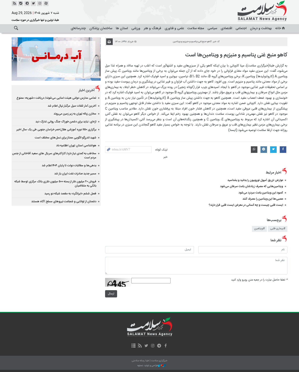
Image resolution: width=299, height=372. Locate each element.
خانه (278, 28)
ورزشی (135, 28)
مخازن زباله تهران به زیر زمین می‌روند (75, 113)
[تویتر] (33, 3)
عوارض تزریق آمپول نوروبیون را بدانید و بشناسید (255, 180)
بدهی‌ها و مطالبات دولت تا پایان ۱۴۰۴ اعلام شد (69, 165)
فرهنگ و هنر (152, 28)
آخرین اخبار (87, 90)
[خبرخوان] (14, 3)
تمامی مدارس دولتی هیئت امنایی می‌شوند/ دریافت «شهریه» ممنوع (56, 98)
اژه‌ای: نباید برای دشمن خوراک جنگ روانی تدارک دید (65, 121)
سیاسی (212, 28)
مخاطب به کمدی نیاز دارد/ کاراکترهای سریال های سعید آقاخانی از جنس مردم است (54, 155)
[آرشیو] (133, 346)
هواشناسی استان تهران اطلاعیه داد (76, 145)
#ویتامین (259, 228)
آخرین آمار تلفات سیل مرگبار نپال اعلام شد (72, 106)
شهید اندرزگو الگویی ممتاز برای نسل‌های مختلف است (65, 137)
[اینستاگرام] (39, 3)
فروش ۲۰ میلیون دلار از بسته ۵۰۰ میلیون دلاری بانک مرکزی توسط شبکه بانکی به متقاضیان (55, 183)
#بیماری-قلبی (277, 228)
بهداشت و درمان (261, 28)
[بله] (20, 3)
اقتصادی (226, 28)
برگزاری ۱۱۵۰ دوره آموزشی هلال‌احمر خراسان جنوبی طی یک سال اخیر (56, 129)
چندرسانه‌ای (78, 28)
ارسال (111, 294)
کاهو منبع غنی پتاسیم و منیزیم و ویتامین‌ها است (236, 55)
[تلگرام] (159, 346)
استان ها (122, 28)
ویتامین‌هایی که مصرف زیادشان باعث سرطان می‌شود (251, 186)
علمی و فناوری (174, 28)
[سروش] (27, 3)
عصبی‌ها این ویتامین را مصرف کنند (263, 199)
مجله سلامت (195, 28)
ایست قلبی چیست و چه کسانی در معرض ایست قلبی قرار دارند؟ (246, 205)
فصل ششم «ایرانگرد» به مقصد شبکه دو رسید (70, 193)
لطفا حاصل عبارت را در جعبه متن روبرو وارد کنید (259, 280)
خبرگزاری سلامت (252, 11)
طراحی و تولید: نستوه (147, 366)
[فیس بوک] (165, 346)
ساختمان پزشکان (100, 28)
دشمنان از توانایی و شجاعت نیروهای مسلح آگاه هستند (63, 201)
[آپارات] (46, 3)
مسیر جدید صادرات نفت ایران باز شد (75, 173)
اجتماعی (241, 28)
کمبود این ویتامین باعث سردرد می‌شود (261, 192)
